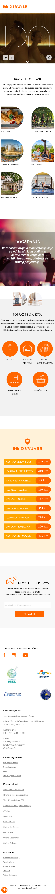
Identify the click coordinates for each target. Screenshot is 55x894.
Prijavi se (29, 614)
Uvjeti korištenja (9, 767)
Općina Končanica (11, 827)
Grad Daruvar (9, 821)
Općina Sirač (8, 832)
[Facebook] (4, 656)
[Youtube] (25, 656)
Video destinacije (10, 875)
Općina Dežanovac (11, 837)
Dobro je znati (9, 866)
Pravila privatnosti (10, 762)
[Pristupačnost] (4, 890)
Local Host (8, 816)
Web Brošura (8, 862)
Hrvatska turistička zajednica (15, 795)
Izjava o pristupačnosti (12, 775)
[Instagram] (14, 656)
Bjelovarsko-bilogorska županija (17, 805)
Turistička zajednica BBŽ (13, 800)
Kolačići (6, 771)
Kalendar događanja (11, 858)
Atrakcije (6, 871)
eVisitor (6, 811)
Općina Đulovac (10, 843)
